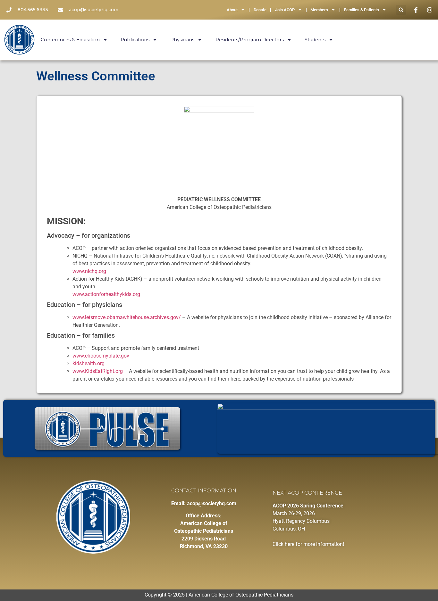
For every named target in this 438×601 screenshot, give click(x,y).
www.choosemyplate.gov (100, 356)
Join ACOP (285, 9)
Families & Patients (361, 9)
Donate (260, 9)
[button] (401, 10)
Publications (135, 40)
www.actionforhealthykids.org (106, 294)
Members (319, 9)
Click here (283, 544)
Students (315, 40)
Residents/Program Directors (249, 40)
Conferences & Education (70, 40)
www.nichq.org (89, 271)
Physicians (182, 40)
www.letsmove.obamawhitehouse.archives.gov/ (126, 317)
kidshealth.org (88, 363)
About (232, 9)
